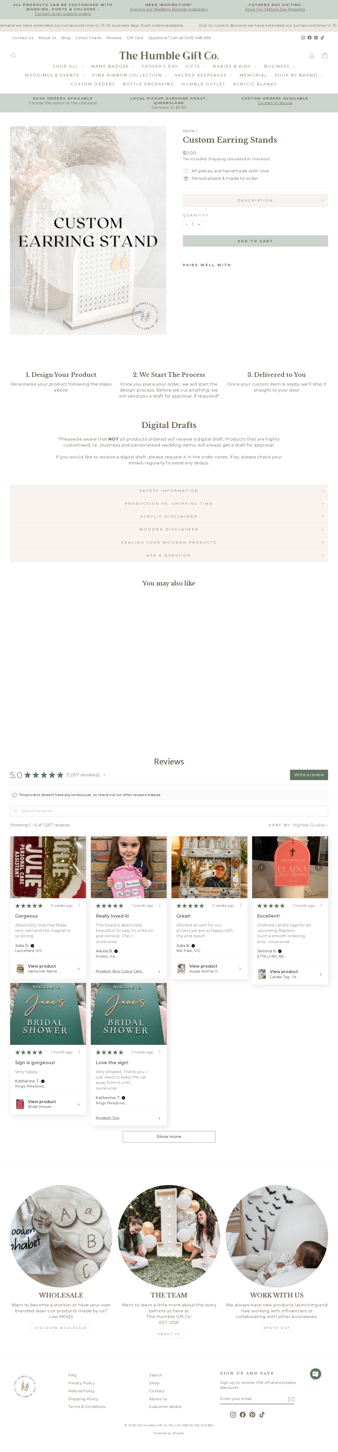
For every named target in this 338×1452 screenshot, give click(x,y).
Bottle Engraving (148, 84)
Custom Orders (93, 84)
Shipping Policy (83, 1399)
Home (189, 131)
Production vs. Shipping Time (169, 503)
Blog (66, 38)
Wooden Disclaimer (168, 529)
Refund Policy (81, 1391)
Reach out (277, 1328)
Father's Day (160, 66)
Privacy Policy (81, 1383)
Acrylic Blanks (255, 84)
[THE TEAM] (169, 1236)
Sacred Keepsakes (201, 75)
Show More (106, 942)
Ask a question (168, 555)
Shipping (217, 159)
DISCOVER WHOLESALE (61, 1328)
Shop (154, 1383)
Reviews (114, 38)
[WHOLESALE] (61, 1236)
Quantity (196, 215)
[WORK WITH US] (277, 1236)
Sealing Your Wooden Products (169, 542)
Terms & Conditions (86, 1406)
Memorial (253, 75)
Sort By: (280, 825)
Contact (156, 1391)
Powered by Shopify (169, 1433)
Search (155, 1375)
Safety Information (168, 491)
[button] (104, 775)
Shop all (66, 66)
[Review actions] (79, 905)
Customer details (165, 1406)
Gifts (194, 66)
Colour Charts (88, 38)
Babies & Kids (233, 66)
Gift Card (135, 38)
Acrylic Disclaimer (169, 516)
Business (277, 66)
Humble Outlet (204, 84)
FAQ (72, 1375)
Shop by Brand (297, 75)
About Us (47, 38)
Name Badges (111, 66)
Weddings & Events (53, 75)
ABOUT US (169, 1334)
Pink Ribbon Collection (128, 75)
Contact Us (22, 38)
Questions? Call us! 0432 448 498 (179, 38)
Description (256, 200)
